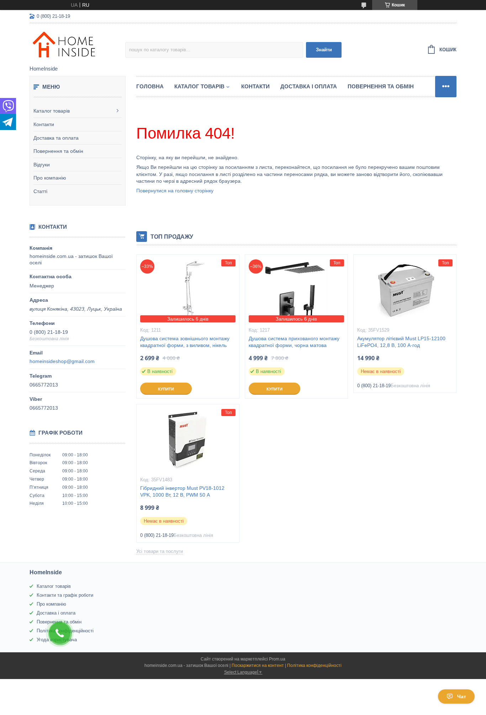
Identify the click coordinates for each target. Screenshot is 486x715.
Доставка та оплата (56, 138)
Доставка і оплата (308, 86)
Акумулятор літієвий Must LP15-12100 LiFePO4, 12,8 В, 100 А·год (401, 342)
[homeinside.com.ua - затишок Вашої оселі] (77, 45)
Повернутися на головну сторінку (174, 190)
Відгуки (41, 164)
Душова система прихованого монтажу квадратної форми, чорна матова (294, 342)
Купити (166, 389)
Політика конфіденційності (314, 665)
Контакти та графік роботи (65, 595)
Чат (461, 696)
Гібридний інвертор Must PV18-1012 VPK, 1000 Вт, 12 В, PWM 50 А (182, 491)
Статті (40, 191)
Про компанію (49, 178)
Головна (150, 86)
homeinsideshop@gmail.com (62, 361)
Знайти (324, 49)
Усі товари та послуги (159, 551)
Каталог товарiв (199, 86)
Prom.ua (277, 659)
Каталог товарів (51, 111)
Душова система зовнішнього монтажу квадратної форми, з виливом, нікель (184, 342)
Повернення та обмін (58, 151)
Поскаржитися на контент (258, 665)
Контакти (43, 124)
